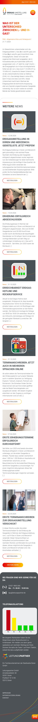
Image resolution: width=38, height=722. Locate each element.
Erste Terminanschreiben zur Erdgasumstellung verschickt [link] (18, 520)
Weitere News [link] (13, 565)
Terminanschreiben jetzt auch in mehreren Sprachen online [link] (18, 366)
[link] (35, 716)
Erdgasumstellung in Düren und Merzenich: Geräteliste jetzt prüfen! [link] (19, 142)
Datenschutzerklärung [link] (11, 695)
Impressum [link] (7, 693)
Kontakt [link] (6, 698)
